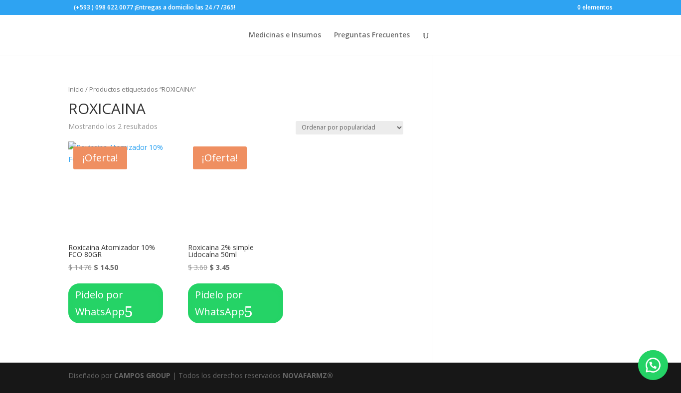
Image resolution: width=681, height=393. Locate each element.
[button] (653, 365)
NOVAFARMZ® (308, 375)
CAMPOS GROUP (142, 375)
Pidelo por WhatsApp (100, 303)
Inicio (76, 89)
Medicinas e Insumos (285, 35)
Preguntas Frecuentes (372, 35)
